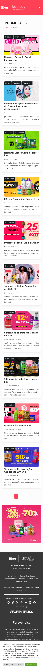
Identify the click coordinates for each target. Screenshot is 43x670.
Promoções (19, 37)
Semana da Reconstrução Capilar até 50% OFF (18, 470)
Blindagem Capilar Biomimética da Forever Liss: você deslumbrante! (21, 106)
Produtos (8, 37)
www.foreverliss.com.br (21, 568)
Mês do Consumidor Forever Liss (21, 199)
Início (6, 27)
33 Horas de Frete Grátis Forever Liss (21, 380)
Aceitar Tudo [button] (31, 664)
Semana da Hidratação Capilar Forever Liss (21, 334)
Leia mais (9, 73)
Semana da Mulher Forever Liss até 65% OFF (21, 287)
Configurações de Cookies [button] (13, 664)
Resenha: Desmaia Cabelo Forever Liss (18, 58)
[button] (34, 7)
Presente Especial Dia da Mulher (21, 242)
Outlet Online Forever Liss (18, 425)
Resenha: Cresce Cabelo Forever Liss (21, 154)
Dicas (7, 83)
